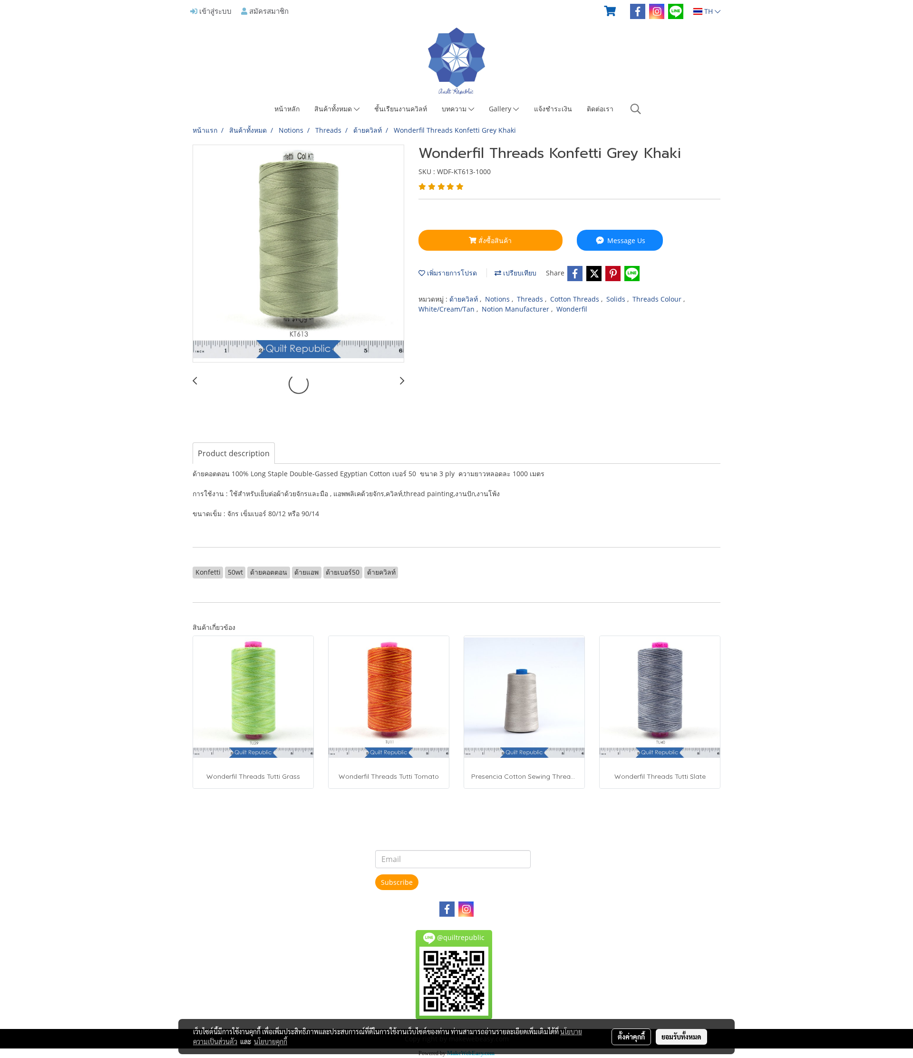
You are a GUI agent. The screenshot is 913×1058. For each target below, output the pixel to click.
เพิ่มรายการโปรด (451, 272)
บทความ (455, 108)
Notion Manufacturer (516, 308)
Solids (616, 299)
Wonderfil (571, 308)
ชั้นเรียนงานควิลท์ (400, 108)
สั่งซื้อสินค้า (494, 240)
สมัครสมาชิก (268, 11)
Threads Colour (657, 299)
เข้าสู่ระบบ (214, 11)
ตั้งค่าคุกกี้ (631, 1036)
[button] (635, 109)
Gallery (501, 108)
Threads (531, 299)
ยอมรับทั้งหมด (681, 1036)
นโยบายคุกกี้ (270, 1041)
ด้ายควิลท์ (464, 299)
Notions (498, 299)
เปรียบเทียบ (518, 272)
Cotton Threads (575, 299)
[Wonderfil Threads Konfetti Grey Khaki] (298, 254)
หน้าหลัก (287, 108)
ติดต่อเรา (600, 108)
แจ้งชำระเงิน (553, 108)
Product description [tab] (234, 453)
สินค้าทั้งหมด (334, 108)
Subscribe (397, 882)
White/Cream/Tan (447, 308)
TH (708, 11)
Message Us (625, 240)
